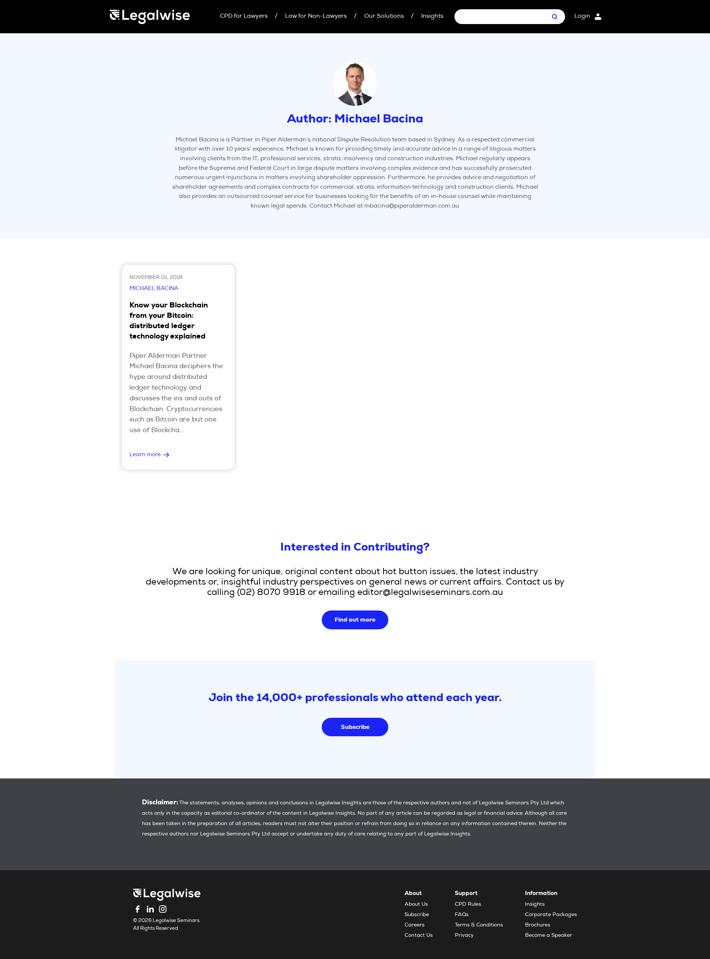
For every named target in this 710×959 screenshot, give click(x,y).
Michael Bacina (153, 289)
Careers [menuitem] (415, 925)
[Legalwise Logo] (149, 17)
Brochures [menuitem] (537, 925)
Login (582, 17)
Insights (432, 17)
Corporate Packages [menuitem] (551, 915)
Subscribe (355, 727)
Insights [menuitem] (535, 904)
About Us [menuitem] (416, 904)
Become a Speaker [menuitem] (548, 935)
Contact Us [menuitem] (419, 935)
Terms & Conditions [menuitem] (479, 925)
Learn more (145, 455)
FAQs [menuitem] (462, 915)
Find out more (355, 619)
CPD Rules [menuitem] (468, 904)
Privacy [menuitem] (464, 935)
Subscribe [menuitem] (417, 915)
